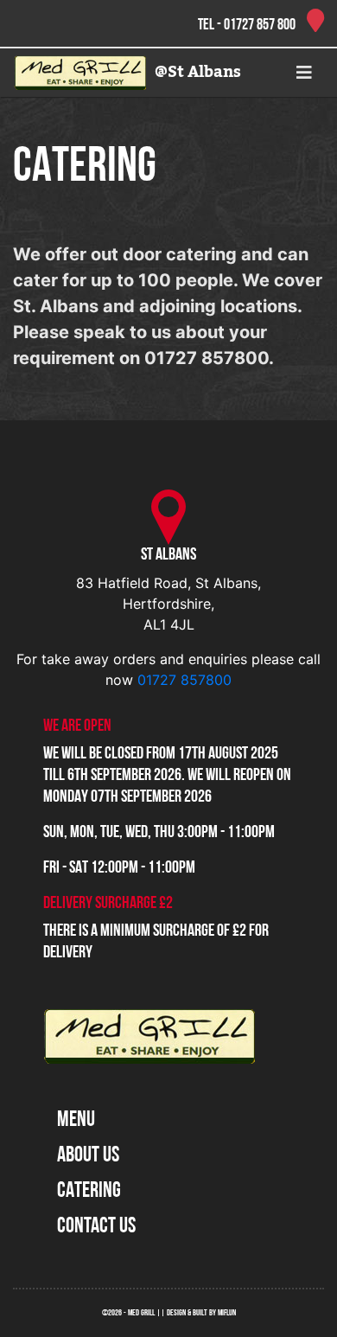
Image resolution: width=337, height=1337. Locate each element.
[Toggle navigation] (304, 73)
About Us (88, 1156)
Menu (76, 1120)
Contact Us (96, 1227)
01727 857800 (184, 679)
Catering (89, 1191)
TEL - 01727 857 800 (248, 26)
